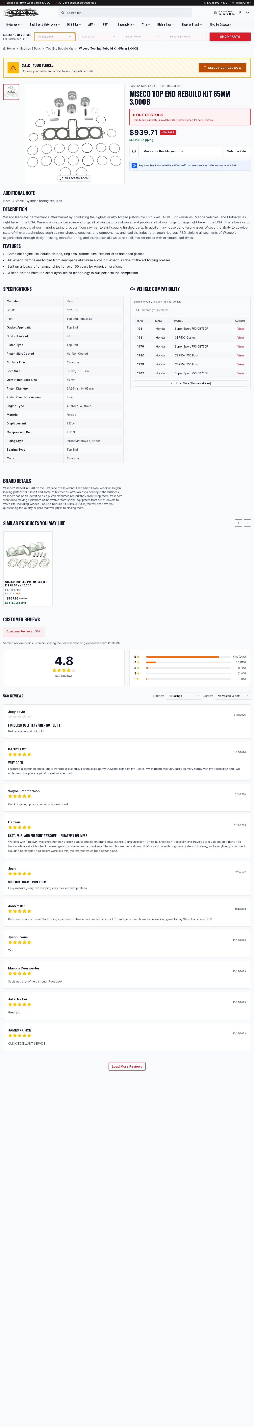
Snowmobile (125, 24)
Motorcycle (13, 24)
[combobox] (125, 12)
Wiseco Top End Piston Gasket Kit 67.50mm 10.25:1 (26, 583)
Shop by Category (220, 24)
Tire (144, 24)
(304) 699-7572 (217, 2)
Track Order (243, 2)
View (240, 328)
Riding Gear (164, 24)
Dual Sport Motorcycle (43, 24)
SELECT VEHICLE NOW (224, 67)
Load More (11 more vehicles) (193, 383)
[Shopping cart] (247, 12)
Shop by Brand (190, 24)
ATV (90, 24)
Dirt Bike (72, 24)
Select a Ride (236, 151)
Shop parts (230, 36)
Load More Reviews (127, 1066)
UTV (105, 24)
